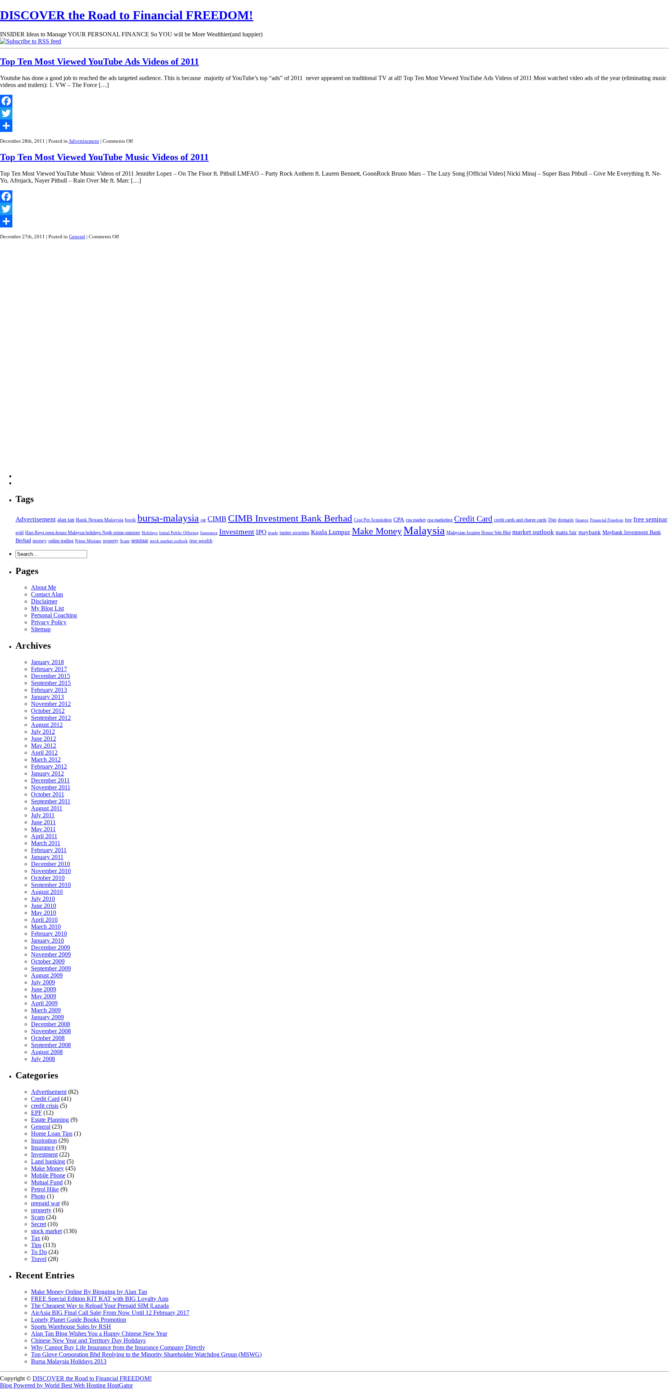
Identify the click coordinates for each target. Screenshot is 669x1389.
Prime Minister (88, 541)
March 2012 (46, 759)
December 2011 (50, 780)
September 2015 (51, 683)
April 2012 (44, 752)
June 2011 (43, 822)
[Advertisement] (46, 362)
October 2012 (48, 710)
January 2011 (47, 857)
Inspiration (44, 1140)
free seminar (650, 519)
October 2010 (48, 878)
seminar (139, 540)
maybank (589, 532)
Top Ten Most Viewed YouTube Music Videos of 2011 (104, 157)
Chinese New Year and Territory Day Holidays (88, 1340)
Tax (35, 1238)
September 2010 (51, 885)
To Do (39, 1252)
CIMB (217, 519)
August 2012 (47, 724)
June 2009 (43, 989)
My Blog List (47, 608)
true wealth (201, 540)
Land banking (48, 1161)
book (130, 520)
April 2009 (44, 1003)
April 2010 (44, 919)
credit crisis (44, 1105)
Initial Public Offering (179, 533)
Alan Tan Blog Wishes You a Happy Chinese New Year (99, 1333)
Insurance (209, 533)
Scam (125, 541)
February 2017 (49, 669)
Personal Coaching (54, 615)
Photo (38, 1196)
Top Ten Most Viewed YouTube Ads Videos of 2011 (99, 61)
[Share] (334, 126)
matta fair (566, 532)
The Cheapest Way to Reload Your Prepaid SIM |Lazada (100, 1305)
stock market (46, 1231)
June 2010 (43, 905)
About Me (43, 587)
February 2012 (49, 766)
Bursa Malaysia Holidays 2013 (68, 1361)
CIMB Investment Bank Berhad (290, 518)
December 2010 (50, 864)
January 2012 (47, 773)
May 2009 (43, 996)
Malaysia (424, 530)
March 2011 (45, 843)
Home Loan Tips (51, 1133)
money (40, 540)
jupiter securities (294, 532)
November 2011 (50, 787)
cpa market (415, 520)
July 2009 (43, 982)
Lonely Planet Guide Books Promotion (78, 1319)
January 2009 (47, 1017)
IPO (261, 532)
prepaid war (45, 1203)
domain (566, 520)
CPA (398, 519)
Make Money (377, 531)
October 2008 (48, 1038)
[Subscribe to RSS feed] (30, 41)
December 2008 (50, 1024)
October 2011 (47, 794)
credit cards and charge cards (520, 520)
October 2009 (48, 961)
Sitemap (41, 629)
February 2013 (49, 690)
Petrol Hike (45, 1189)
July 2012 (43, 731)
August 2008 (47, 1052)
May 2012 (43, 745)
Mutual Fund (47, 1182)
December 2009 (50, 947)
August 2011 (46, 808)
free (628, 520)
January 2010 (47, 940)
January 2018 (47, 662)
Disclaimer (44, 601)
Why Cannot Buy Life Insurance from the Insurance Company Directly (118, 1347)
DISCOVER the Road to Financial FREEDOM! (126, 15)
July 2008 (43, 1059)
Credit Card (473, 518)
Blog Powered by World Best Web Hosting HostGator (66, 1385)
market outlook (533, 532)
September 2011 (50, 801)
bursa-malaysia (168, 518)
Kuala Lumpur (330, 532)
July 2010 (43, 898)
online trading (61, 540)
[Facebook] (334, 101)
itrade (273, 533)
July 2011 (43, 815)
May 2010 (43, 912)
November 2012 (51, 703)
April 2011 (44, 836)
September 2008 (51, 1045)
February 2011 (49, 850)
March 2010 (46, 926)
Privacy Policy (49, 622)
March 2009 (46, 1010)
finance (581, 520)
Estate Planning (50, 1119)
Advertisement (84, 141)
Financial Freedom (606, 520)
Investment (236, 531)
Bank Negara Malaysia (100, 520)
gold (19, 532)
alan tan (65, 519)
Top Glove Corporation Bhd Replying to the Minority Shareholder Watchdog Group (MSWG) (146, 1354)
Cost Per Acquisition (373, 520)
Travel (38, 1259)
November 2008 (51, 1031)
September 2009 (51, 968)
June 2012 (43, 738)
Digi (552, 520)
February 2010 (49, 933)
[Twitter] (334, 113)
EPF (36, 1112)
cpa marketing (440, 520)
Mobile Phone (48, 1175)
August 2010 (47, 891)
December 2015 (50, 676)
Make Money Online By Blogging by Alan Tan (89, 1291)
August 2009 (47, 975)
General (77, 236)
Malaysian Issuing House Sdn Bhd (478, 532)
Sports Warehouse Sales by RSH (71, 1326)
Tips (36, 1245)
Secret (38, 1224)
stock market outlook (169, 541)
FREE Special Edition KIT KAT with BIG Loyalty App (99, 1298)
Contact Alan (47, 594)
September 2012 (51, 717)
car (203, 520)
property (110, 540)
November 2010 (51, 871)
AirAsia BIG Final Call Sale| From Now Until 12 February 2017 (110, 1312)
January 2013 (47, 697)
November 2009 (51, 954)
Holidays (150, 533)
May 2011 (43, 829)
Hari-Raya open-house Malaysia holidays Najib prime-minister (82, 532)
